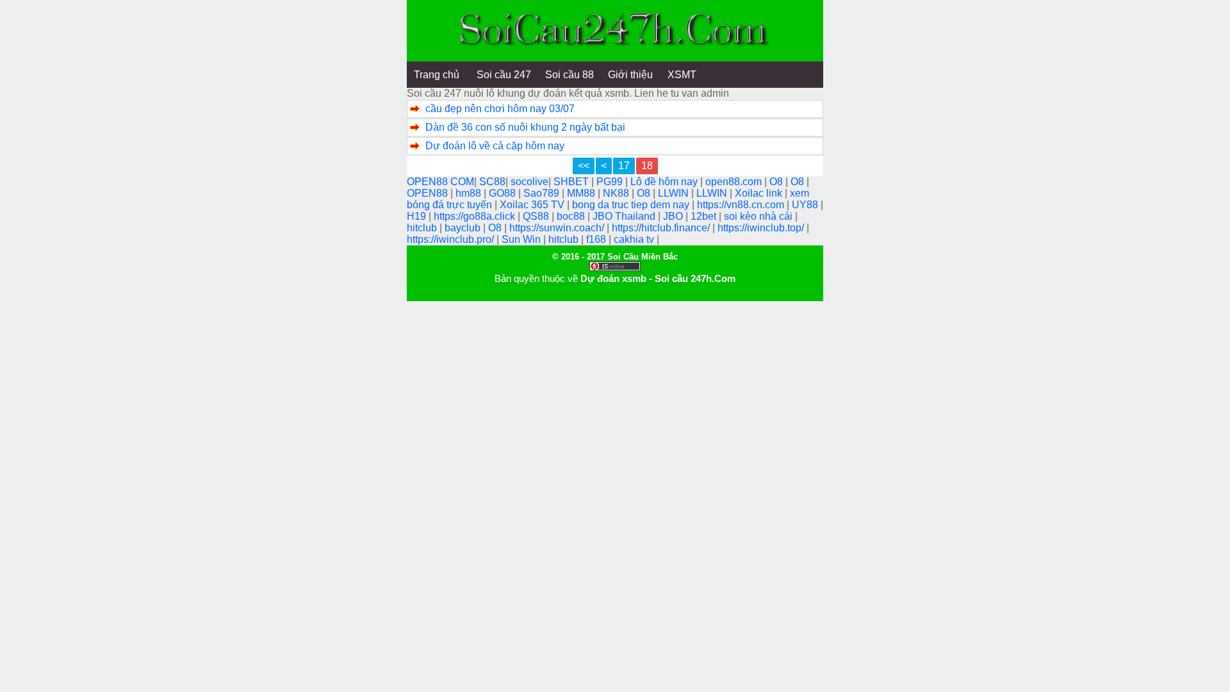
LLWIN (674, 193)
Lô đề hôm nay (665, 181)
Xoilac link (760, 193)
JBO (674, 216)
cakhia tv (635, 239)
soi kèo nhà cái (759, 216)
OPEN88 (428, 193)
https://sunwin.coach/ (558, 227)
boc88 (572, 216)
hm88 (469, 193)
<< (583, 165)
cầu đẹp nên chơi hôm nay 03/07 (500, 108)
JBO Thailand (625, 216)
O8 (777, 181)
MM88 (582, 193)
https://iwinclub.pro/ (451, 239)
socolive (529, 181)
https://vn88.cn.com (742, 204)
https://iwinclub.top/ (762, 227)
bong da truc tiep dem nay (632, 204)
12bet (705, 216)
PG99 (610, 181)
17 (624, 165)
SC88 (492, 181)
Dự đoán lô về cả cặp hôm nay (494, 145)
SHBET (572, 181)
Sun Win (522, 239)
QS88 (537, 216)
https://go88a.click (476, 216)
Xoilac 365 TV (533, 204)
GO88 (503, 193)
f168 (597, 239)
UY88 (806, 204)
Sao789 (542, 193)
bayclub (464, 227)
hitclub (423, 227)
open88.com (734, 181)
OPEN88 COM (440, 181)
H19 (418, 216)
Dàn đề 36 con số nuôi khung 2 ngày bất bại (525, 127)
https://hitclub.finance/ (662, 227)
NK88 (617, 193)
